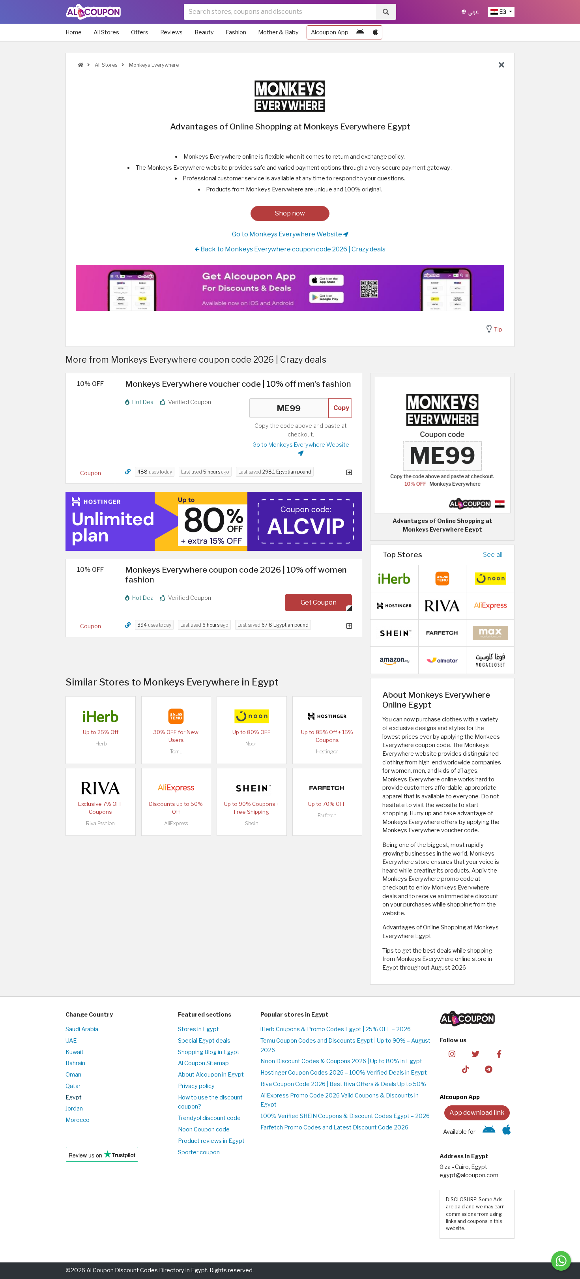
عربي (472, 11)
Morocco (77, 1120)
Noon (251, 744)
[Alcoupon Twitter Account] (475, 1053)
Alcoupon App (329, 32)
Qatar (72, 1086)
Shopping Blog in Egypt (208, 1052)
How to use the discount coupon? (210, 1102)
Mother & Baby (278, 32)
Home (73, 32)
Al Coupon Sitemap (203, 1063)
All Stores (106, 32)
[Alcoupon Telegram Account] (489, 1069)
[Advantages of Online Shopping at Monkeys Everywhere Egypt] (442, 444)
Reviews (171, 32)
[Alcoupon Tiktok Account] (465, 1069)
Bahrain (75, 1063)
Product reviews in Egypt (211, 1140)
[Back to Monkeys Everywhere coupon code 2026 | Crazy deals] (501, 65)
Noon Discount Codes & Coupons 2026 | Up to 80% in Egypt (341, 1061)
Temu (176, 752)
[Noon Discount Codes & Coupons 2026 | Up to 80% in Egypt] (251, 715)
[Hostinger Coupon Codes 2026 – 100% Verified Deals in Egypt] (327, 715)
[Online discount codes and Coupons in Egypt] (80, 65)
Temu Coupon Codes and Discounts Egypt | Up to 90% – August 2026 (345, 1045)
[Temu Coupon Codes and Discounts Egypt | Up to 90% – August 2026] (176, 715)
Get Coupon (319, 602)
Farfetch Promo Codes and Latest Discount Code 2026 (334, 1127)
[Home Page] (93, 11)
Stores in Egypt (198, 1029)
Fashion (236, 32)
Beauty (204, 32)
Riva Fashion (100, 823)
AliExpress (176, 823)
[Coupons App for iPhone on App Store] (375, 32)
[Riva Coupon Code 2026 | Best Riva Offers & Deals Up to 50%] (100, 787)
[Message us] (561, 1261)
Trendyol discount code (209, 1118)
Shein (251, 823)
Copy (341, 408)
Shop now (290, 213)
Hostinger (327, 752)
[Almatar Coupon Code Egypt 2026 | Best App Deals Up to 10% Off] (442, 659)
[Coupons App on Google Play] (360, 32)
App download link (477, 1112)
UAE (71, 1040)
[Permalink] (128, 471)
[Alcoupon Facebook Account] (499, 1053)
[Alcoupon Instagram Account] (452, 1053)
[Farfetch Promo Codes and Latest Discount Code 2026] (327, 787)
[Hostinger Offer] (213, 521)
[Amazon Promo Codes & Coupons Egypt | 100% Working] (394, 659)
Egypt (73, 1097)
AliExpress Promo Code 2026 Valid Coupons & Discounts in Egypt (339, 1100)
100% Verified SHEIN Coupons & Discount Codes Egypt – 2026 (345, 1116)
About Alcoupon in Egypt (211, 1074)
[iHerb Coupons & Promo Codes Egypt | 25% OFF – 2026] (100, 715)
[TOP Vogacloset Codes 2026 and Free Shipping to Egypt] (490, 659)
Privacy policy (196, 1086)
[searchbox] (280, 12)
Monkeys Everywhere (153, 65)
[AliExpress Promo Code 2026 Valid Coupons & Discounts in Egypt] (176, 787)
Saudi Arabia (81, 1029)
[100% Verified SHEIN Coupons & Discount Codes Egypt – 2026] (251, 787)
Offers (139, 32)
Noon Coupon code (204, 1129)
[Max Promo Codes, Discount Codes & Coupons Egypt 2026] (490, 632)
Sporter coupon (199, 1152)
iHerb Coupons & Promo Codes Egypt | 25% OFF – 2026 (335, 1029)
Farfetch (327, 815)
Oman (73, 1074)
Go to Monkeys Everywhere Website (287, 234)
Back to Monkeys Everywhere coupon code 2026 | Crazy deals (292, 249)
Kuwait (74, 1052)
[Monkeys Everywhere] (290, 95)
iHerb (100, 744)
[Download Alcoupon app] (290, 288)
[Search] (386, 12)
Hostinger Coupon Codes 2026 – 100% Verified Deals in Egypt (343, 1072)
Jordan (74, 1108)
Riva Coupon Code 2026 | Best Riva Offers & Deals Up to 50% (343, 1084)
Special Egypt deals (204, 1040)
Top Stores (402, 554)
